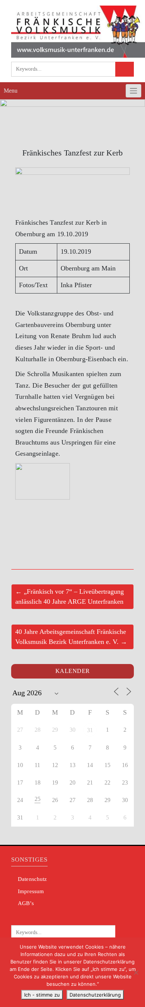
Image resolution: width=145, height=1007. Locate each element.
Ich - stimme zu (42, 995)
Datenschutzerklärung (95, 995)
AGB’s (26, 903)
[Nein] (135, 972)
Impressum (31, 891)
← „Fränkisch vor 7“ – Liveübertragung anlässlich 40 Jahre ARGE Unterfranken (69, 596)
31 (90, 730)
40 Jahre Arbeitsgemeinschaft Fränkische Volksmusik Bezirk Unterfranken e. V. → (71, 636)
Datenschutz (32, 879)
